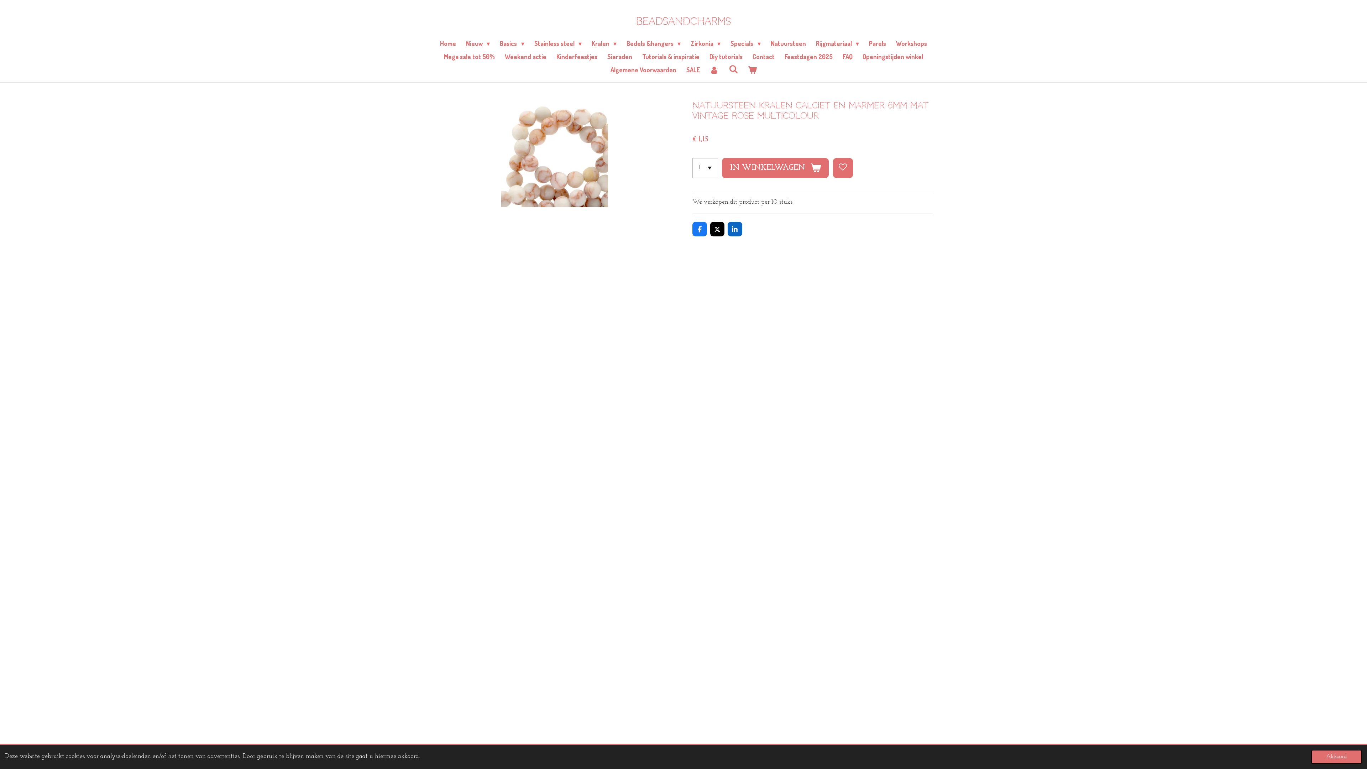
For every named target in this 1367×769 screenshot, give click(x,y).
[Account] (714, 70)
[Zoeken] (733, 69)
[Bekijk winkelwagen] (752, 70)
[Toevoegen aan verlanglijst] (843, 168)
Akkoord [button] (1336, 756)
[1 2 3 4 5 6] (705, 168)
